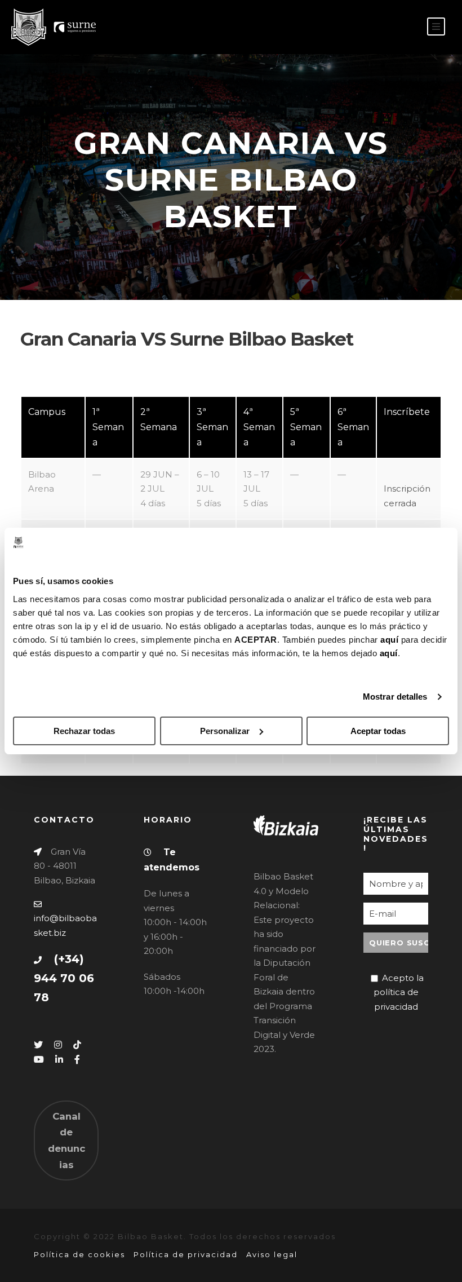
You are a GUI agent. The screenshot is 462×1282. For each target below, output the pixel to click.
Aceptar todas (378, 731)
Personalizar (225, 731)
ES (386, 27)
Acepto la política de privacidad (399, 992)
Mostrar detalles (395, 696)
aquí (389, 639)
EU (403, 27)
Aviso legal (271, 1254)
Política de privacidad (186, 1254)
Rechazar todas (84, 731)
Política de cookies (79, 1254)
